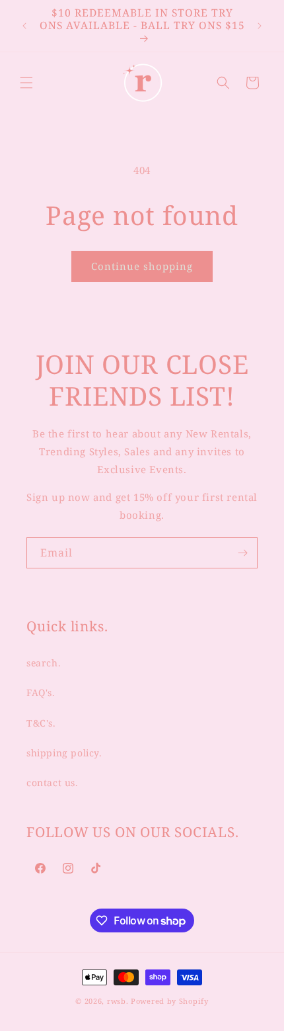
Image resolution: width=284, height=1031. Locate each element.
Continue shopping (142, 266)
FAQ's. (40, 692)
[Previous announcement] (24, 25)
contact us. (52, 782)
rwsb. (118, 1001)
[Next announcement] (259, 25)
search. (43, 662)
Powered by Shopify (170, 1001)
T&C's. (41, 723)
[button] (26, 82)
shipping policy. (64, 752)
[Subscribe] (242, 552)
